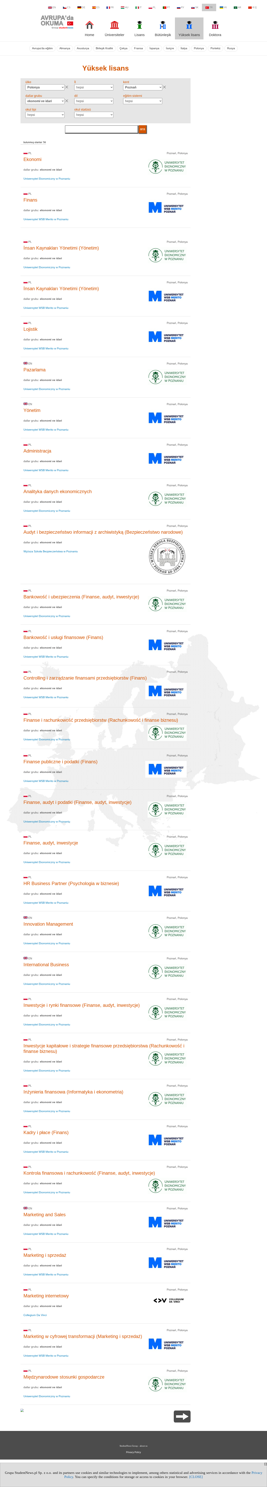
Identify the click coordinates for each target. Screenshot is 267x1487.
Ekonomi (32, 159)
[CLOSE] (196, 1477)
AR (239, 7)
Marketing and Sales (44, 1214)
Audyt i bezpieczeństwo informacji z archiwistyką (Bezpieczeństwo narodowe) (103, 532)
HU (126, 7)
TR (211, 7)
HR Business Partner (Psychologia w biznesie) (71, 883)
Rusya (231, 48)
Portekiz (215, 48)
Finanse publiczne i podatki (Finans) (60, 761)
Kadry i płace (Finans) (46, 1132)
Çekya (123, 48)
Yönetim (31, 410)
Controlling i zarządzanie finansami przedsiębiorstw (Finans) (85, 678)
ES (97, 7)
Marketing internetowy (46, 1295)
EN (54, 7)
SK (196, 7)
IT (141, 7)
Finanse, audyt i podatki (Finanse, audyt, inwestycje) (77, 802)
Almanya (64, 48)
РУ (182, 7)
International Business (46, 964)
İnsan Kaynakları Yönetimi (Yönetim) (61, 248)
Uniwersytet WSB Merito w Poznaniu (45, 219)
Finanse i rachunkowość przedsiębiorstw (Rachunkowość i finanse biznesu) (100, 720)
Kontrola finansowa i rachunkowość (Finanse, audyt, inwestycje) (89, 1173)
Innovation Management (48, 924)
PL (154, 7)
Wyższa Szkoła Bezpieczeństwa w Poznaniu (50, 551)
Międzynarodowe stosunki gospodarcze (63, 1377)
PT (168, 7)
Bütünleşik (163, 35)
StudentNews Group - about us (133, 1446)
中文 (254, 7)
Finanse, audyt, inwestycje (50, 842)
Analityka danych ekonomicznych (57, 491)
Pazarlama (34, 369)
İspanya (154, 48)
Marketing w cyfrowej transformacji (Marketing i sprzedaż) (82, 1336)
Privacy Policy (133, 1452)
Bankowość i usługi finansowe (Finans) (63, 637)
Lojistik (30, 329)
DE (83, 7)
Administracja (37, 451)
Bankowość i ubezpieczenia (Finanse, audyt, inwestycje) (81, 596)
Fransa (138, 48)
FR (112, 7)
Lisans (139, 35)
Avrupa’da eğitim (42, 48)
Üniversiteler (114, 35)
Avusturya (83, 48)
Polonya (199, 48)
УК (225, 7)
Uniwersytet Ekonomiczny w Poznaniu (46, 178)
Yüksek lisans (189, 35)
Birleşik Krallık (104, 48)
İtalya (184, 48)
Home (89, 35)
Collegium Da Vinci (35, 1315)
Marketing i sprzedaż (44, 1255)
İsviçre (170, 48)
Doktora (215, 35)
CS (68, 7)
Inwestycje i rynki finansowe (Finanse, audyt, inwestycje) (81, 1005)
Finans (30, 200)
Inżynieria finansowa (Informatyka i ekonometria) (73, 1091)
